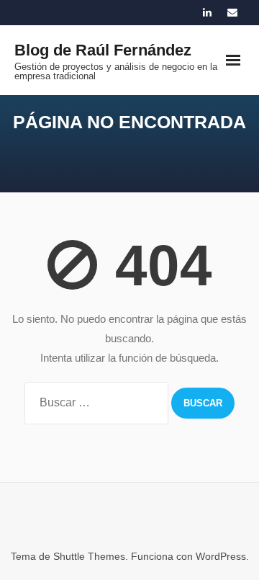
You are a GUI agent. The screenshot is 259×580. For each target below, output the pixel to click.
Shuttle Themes (89, 556)
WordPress (221, 556)
